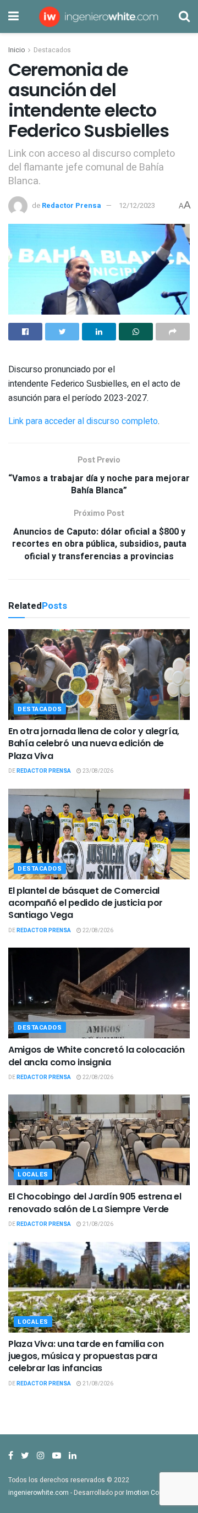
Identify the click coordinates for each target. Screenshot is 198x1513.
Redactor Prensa (71, 205)
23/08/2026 (97, 771)
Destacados (52, 50)
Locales (33, 1174)
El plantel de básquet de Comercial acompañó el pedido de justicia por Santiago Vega (85, 903)
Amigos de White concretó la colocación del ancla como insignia (96, 1055)
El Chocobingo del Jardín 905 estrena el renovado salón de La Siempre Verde (95, 1202)
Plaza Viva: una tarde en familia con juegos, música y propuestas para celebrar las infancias (85, 1356)
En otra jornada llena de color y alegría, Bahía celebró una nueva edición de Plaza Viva (93, 743)
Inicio (16, 50)
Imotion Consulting (155, 1493)
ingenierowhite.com (38, 1493)
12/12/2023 (137, 205)
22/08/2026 (97, 930)
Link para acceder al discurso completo (83, 421)
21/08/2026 (97, 1224)
